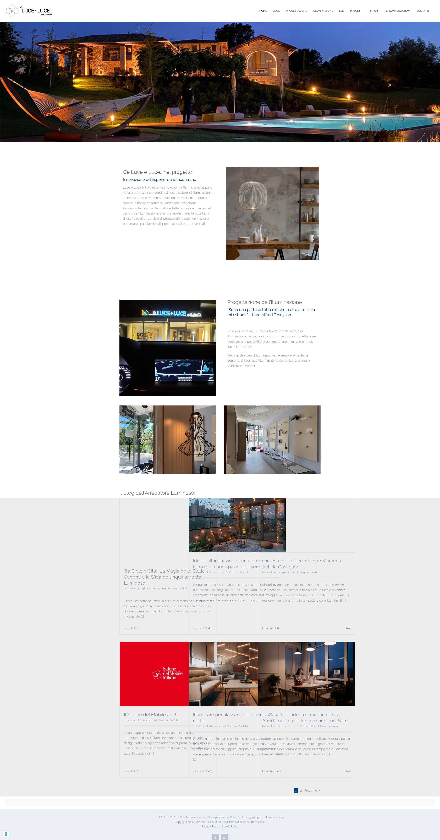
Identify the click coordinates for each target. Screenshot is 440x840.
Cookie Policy (230, 826)
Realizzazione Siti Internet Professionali (241, 821)
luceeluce (132, 588)
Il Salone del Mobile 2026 (151, 714)
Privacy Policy (210, 826)
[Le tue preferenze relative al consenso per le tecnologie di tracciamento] (6, 834)
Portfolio (314, 572)
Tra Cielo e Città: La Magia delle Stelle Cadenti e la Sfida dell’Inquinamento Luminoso (164, 577)
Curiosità (184, 588)
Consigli (174, 588)
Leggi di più (130, 628)
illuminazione (333, 726)
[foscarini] (272, 168)
